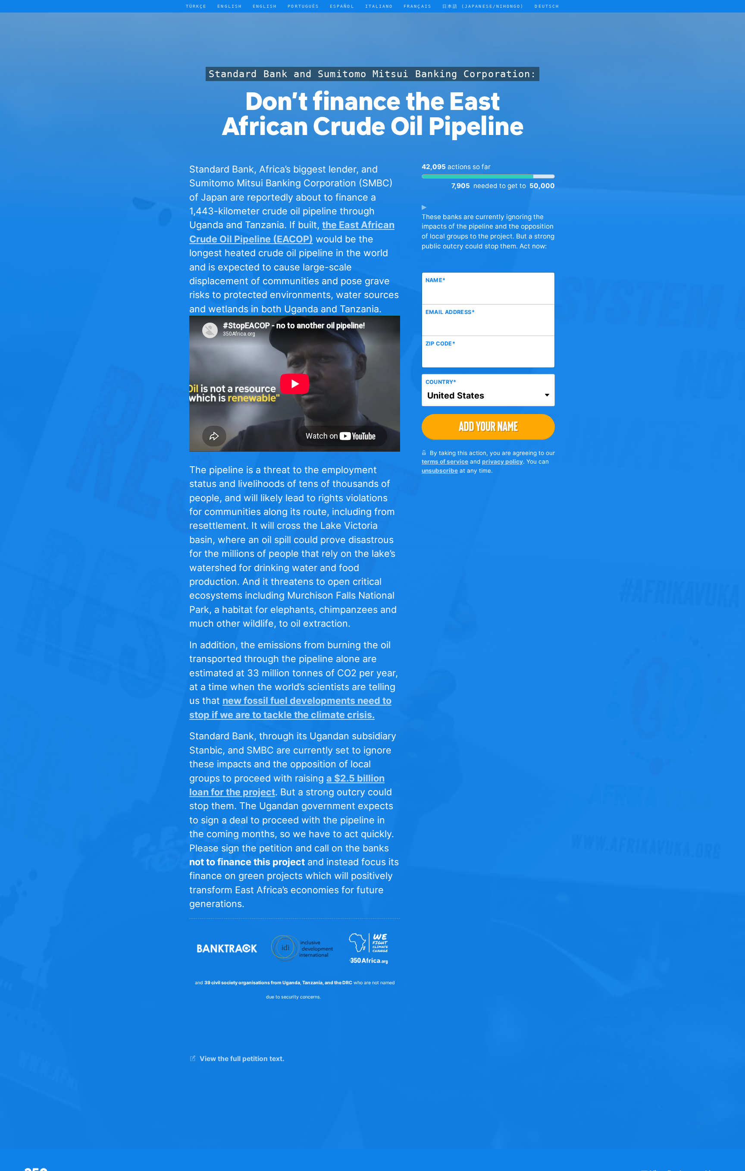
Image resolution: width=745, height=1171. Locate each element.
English (265, 6)
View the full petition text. (241, 1059)
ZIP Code (440, 343)
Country (441, 382)
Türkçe (196, 6)
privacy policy (502, 461)
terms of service (445, 461)
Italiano (379, 6)
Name (436, 280)
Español (342, 6)
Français (418, 6)
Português (303, 6)
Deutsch (547, 6)
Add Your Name (488, 426)
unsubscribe (440, 470)
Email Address (450, 312)
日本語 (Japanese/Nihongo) (483, 6)
